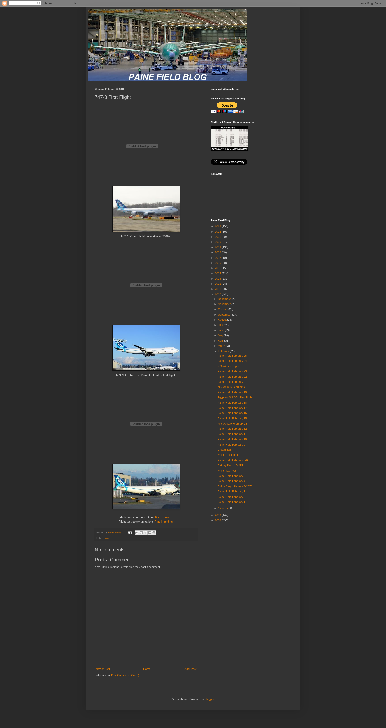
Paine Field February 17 (232, 408)
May (221, 335)
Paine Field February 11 (232, 434)
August (222, 319)
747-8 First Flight (228, 455)
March (222, 345)
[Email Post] (129, 532)
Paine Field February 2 (231, 497)
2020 (218, 242)
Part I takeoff (163, 517)
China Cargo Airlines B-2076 (235, 486)
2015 (218, 268)
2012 (218, 283)
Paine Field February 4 (231, 481)
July (221, 325)
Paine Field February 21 (232, 381)
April (221, 340)
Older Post (190, 669)
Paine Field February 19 (232, 392)
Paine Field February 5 (231, 476)
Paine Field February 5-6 (233, 460)
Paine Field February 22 (232, 376)
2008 (218, 520)
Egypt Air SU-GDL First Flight (235, 397)
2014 (218, 273)
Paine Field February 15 (232, 418)
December (224, 299)
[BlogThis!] (141, 532)
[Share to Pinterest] (154, 532)
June (221, 330)
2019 (218, 247)
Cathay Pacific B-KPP (231, 465)
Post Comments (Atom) (125, 675)
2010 (218, 294)
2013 (218, 278)
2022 (218, 231)
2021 (218, 236)
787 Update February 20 (232, 387)
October (223, 309)
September (225, 314)
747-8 (108, 538)
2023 (218, 226)
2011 (218, 289)
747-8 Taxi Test (227, 470)
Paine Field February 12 (232, 428)
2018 (218, 252)
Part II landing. (164, 521)
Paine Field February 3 (231, 491)
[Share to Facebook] (149, 532)
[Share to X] (145, 532)
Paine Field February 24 (232, 360)
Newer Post (103, 669)
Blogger (209, 699)
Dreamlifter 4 (225, 449)
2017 (218, 257)
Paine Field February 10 (232, 439)
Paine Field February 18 (232, 402)
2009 (218, 515)
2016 (218, 263)
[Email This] (137, 532)
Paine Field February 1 (231, 502)
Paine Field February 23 (232, 371)
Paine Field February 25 (232, 355)
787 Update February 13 (232, 423)
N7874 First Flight (228, 366)
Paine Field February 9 (231, 444)
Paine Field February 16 (232, 413)
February (224, 351)
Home (147, 669)
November (224, 304)
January (223, 508)
